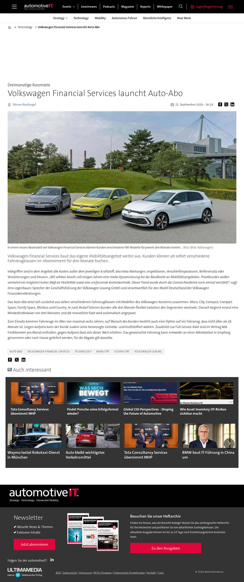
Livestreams (89, 7)
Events (67, 7)
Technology (81, 18)
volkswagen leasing (148, 351)
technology (83, 351)
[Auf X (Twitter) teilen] (227, 104)
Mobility (100, 18)
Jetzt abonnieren (34, 544)
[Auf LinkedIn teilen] (233, 104)
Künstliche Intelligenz (157, 18)
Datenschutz (70, 572)
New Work (184, 18)
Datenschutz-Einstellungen (129, 572)
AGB (58, 572)
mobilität (102, 351)
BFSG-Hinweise (103, 572)
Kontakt (151, 572)
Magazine (127, 7)
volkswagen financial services (48, 351)
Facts (161, 572)
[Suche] (181, 6)
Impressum (85, 572)
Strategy (58, 18)
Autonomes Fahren (124, 18)
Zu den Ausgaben (165, 548)
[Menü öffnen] (14, 7)
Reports (145, 7)
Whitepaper (165, 7)
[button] (15, 443)
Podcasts (109, 7)
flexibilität (121, 351)
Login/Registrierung (209, 7)
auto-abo (16, 351)
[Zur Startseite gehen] (38, 7)
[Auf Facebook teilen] (221, 104)
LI (53, 560)
